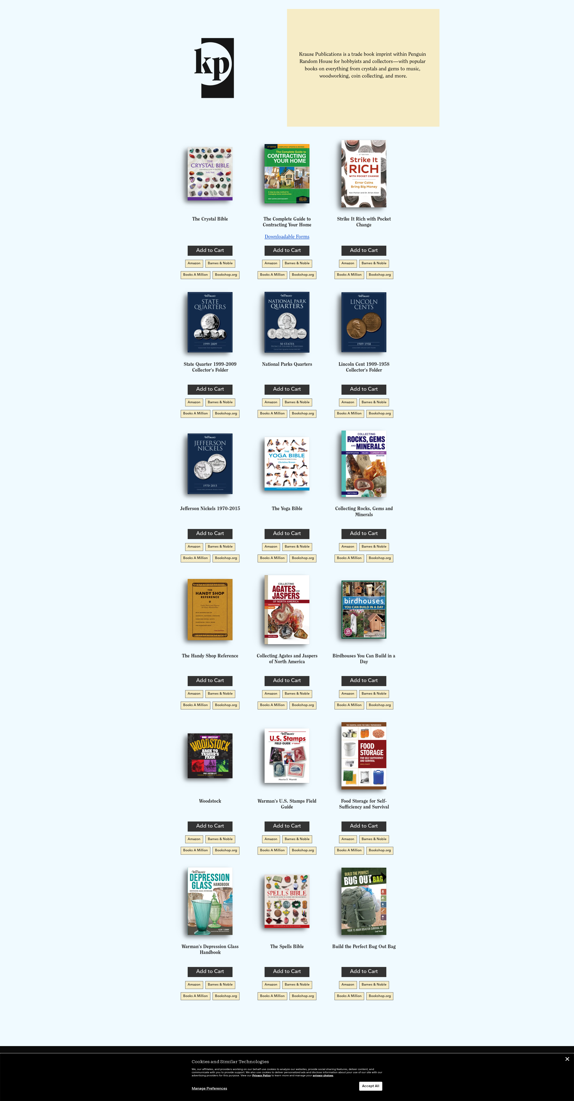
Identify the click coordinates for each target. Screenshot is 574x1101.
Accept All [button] (370, 1086)
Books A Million (195, 275)
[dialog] (287, 1077)
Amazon (194, 263)
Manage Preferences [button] (209, 1088)
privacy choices (323, 1075)
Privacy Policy (261, 1075)
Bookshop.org (226, 275)
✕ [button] (567, 1060)
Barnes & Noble (220, 263)
